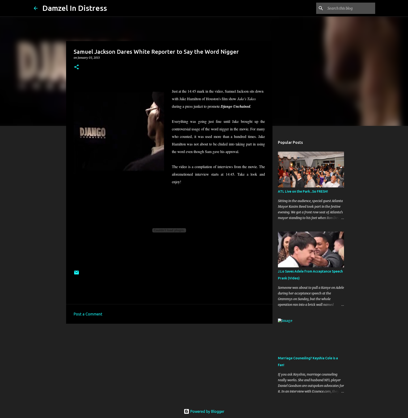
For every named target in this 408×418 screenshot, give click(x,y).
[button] (76, 67)
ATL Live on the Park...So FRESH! (303, 191)
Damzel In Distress (74, 8)
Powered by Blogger (206, 411)
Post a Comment (88, 314)
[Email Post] (76, 274)
